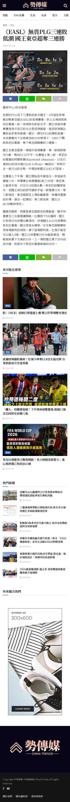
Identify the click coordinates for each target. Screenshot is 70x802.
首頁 (5, 25)
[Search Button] (65, 5)
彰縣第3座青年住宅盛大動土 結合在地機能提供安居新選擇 (43, 524)
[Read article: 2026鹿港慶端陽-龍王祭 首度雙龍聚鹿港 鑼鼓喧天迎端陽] (10, 573)
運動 (12, 25)
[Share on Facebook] (10, 99)
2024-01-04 (9, 45)
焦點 (5, 15)
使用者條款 (37, 796)
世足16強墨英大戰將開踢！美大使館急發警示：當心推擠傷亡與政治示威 (34, 462)
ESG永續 (19, 15)
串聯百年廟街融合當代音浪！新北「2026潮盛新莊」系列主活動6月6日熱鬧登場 (43, 539)
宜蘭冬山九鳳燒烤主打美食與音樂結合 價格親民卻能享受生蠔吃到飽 (42, 493)
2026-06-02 (26, 546)
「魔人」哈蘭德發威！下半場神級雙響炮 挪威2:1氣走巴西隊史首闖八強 (34, 411)
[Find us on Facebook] (3, 788)
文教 (66, 15)
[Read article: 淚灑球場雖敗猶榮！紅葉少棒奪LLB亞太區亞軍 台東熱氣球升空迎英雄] (35, 339)
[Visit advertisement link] (35, 661)
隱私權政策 (21, 796)
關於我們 (7, 796)
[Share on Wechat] (44, 99)
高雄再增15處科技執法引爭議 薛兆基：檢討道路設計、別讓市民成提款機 (43, 555)
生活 (32, 15)
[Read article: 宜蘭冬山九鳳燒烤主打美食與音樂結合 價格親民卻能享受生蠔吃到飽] (10, 495)
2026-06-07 (26, 577)
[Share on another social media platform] (59, 99)
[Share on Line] (27, 99)
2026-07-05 (9, 468)
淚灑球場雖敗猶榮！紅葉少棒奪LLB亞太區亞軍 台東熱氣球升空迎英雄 (34, 361)
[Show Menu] (4, 5)
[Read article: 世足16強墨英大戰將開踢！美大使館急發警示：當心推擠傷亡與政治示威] (35, 440)
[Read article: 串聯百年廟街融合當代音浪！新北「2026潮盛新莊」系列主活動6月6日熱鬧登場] (10, 542)
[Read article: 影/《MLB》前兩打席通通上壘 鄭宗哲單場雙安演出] (35, 293)
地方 (54, 15)
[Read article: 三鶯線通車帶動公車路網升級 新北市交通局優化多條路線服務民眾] (10, 511)
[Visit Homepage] (35, 5)
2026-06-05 (26, 500)
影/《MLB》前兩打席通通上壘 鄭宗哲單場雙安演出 (35, 313)
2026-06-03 (26, 561)
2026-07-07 (8, 317)
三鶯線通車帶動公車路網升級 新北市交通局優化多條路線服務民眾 (43, 509)
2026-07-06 (8, 368)
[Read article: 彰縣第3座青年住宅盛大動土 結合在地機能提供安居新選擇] (10, 526)
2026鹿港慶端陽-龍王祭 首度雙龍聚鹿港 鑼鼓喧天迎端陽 (42, 570)
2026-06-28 (26, 515)
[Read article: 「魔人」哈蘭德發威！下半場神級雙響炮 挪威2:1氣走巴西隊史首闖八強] (35, 390)
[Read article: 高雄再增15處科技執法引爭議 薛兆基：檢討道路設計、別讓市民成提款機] (10, 557)
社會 (43, 15)
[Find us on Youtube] (8, 788)
